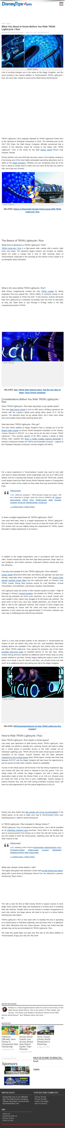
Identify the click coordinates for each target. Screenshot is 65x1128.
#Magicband (56, 850)
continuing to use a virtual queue (15, 757)
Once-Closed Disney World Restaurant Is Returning (43, 1040)
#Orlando (13, 502)
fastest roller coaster (10, 430)
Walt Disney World (17, 409)
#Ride (50, 500)
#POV (31, 500)
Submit (36, 1069)
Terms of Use (7, 1120)
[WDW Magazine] (17, 1074)
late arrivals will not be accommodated (41, 812)
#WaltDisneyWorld (17, 852)
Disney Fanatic (41, 1099)
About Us (6, 1114)
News (8, 23)
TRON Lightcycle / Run (11, 248)
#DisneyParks (39, 847)
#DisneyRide (34, 852)
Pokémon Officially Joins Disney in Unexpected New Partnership (10, 1042)
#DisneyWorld (15, 500)
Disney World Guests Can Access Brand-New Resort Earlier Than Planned (26, 1043)
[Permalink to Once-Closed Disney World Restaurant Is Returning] (45, 1034)
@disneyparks (15, 491)
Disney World (46, 150)
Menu (61, 3)
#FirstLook (21, 502)
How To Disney (41, 1103)
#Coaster (57, 500)
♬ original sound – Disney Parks (22, 507)
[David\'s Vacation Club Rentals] (17, 1084)
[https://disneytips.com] (17, 4)
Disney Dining (40, 1097)
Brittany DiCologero (17, 32)
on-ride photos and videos (52, 871)
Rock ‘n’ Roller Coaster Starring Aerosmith (43, 439)
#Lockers (45, 850)
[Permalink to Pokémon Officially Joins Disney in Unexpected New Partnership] (10, 1034)
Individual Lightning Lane (17, 830)
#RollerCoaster (41, 500)
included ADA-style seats (12, 652)
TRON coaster (47, 291)
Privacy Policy (8, 1118)
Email (35, 1061)
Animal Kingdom (26, 593)
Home (3, 23)
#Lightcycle (42, 502)
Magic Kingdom (19, 163)
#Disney (58, 497)
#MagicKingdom (32, 502)
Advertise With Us (9, 1116)
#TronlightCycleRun (17, 850)
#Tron (59, 847)
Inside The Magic (42, 1101)
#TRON (25, 500)
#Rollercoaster (33, 850)
